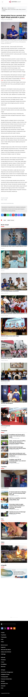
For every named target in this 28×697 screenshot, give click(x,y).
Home (4, 8)
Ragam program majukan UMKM (12, 613)
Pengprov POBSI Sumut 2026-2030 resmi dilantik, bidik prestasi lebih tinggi (12, 335)
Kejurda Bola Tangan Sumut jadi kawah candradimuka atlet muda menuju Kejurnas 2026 (14, 245)
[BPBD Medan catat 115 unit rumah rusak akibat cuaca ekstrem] (14, 478)
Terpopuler (4, 430)
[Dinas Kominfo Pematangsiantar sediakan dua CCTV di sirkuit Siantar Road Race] (14, 281)
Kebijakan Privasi (5, 674)
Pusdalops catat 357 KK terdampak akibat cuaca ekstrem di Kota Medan (17, 461)
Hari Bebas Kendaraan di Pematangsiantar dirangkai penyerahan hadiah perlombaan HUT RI (14, 312)
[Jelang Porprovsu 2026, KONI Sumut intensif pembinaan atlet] (14, 371)
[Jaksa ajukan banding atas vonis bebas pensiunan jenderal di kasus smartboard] (4, 455)
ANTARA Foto (4, 683)
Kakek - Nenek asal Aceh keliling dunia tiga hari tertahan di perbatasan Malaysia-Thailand (17, 442)
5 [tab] (18, 540)
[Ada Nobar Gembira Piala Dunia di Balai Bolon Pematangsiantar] (14, 416)
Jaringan (3, 669)
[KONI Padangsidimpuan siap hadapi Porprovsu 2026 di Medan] (14, 259)
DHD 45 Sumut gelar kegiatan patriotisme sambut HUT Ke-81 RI (12, 357)
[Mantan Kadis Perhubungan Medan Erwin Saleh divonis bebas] (4, 449)
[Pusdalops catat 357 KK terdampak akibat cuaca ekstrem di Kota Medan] (4, 461)
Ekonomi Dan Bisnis (6, 649)
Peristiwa (3, 659)
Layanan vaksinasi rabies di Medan (13, 537)
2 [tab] (12, 540)
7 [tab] (17, 563)
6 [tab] (15, 563)
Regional (3, 647)
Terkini (2, 632)
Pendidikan (4, 664)
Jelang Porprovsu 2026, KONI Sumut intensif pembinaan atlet (12, 380)
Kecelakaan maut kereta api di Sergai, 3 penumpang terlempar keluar (17, 436)
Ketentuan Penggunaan (7, 672)
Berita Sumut (11, 8)
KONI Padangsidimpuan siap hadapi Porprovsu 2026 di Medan (13, 268)
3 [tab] (14, 540)
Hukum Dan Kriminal (6, 651)
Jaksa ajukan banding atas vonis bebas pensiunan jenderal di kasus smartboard (17, 455)
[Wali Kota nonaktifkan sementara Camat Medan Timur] (4, 500)
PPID (2, 688)
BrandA (3, 681)
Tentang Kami (4, 676)
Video (2, 542)
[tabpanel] (14, 531)
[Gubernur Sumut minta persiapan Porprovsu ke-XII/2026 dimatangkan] (14, 393)
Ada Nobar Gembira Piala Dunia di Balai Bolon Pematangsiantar (13, 425)
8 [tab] (19, 563)
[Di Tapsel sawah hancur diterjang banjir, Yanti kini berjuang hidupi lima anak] (4, 493)
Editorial (3, 657)
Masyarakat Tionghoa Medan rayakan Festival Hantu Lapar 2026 (13, 559)
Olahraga (3, 654)
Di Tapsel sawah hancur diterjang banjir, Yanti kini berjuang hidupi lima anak (17, 493)
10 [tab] (22, 563)
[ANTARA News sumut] (15, 1)
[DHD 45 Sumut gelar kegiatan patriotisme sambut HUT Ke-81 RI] (14, 348)
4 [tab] (16, 540)
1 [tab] (10, 540)
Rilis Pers (3, 666)
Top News (4, 466)
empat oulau (10, 220)
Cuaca (2, 662)
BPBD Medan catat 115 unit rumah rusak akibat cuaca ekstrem (13, 487)
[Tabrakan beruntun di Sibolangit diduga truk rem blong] (4, 513)
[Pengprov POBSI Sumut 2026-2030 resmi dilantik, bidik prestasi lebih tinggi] (14, 326)
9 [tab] (20, 563)
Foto (2, 519)
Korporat (3, 685)
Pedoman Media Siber (6, 679)
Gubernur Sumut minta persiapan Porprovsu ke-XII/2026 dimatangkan (13, 402)
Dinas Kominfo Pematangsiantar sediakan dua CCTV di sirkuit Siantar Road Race (13, 290)
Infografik (3, 565)
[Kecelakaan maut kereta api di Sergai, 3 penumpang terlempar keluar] (4, 436)
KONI (5, 220)
